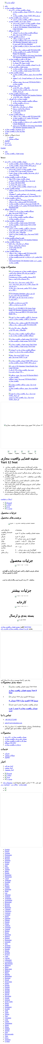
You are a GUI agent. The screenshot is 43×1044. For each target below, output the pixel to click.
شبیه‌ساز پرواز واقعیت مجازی (18, 17)
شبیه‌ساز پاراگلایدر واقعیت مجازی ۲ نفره (26, 19)
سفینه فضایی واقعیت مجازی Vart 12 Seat (26, 70)
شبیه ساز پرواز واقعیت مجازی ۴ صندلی (22, 181)
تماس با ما (8, 145)
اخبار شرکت (9, 766)
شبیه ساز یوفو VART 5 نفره (22, 34)
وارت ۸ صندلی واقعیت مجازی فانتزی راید (26, 65)
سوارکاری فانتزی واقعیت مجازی (19, 59)
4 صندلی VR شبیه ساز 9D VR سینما (25, 25)
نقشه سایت (23, 784)
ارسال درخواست (6, 499)
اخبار (6, 133)
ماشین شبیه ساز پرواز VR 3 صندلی (20, 230)
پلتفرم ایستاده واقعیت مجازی (18, 93)
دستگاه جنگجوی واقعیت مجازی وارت (25, 101)
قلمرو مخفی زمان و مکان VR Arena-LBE (26, 50)
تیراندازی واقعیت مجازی (17, 36)
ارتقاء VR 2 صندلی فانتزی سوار (23, 61)
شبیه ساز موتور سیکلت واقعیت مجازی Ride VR (25, 196)
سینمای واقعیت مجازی (16, 105)
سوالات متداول (14, 139)
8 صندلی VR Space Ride (17, 183)
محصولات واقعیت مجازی (13, 8)
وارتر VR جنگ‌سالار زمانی (21, 88)
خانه (6, 6)
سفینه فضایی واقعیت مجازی (18, 67)
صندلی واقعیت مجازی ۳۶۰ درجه (19, 10)
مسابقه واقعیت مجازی (16, 72)
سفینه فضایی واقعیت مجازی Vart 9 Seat (26, 69)
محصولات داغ (7, 783)
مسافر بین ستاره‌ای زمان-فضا (23, 107)
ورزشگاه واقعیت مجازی (17, 114)
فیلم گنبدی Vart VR (19, 110)
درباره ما (8, 143)
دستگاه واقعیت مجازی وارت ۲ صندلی (25, 33)
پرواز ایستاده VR (14, 86)
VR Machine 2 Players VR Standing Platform (27, 95)
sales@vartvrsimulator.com (13, 723)
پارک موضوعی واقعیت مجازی (15, 129)
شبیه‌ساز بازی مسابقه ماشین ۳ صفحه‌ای (22, 194)
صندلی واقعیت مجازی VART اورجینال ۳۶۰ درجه (25, 163)
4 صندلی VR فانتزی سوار (21, 63)
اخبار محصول (9, 770)
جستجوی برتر (5, 784)
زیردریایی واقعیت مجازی (21, 103)
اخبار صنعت (9, 768)
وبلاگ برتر (14, 784)
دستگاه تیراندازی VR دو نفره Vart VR (25, 40)
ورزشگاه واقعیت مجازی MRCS (19, 255)
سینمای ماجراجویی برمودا (21, 109)
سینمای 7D (16, 112)
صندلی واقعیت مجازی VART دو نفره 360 (26, 15)
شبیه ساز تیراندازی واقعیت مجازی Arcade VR (24, 204)
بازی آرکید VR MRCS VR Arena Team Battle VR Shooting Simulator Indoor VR (27, 56)
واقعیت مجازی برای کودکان (18, 99)
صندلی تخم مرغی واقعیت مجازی (20, 21)
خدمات (11, 137)
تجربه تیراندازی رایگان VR (21, 38)
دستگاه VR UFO (14, 31)
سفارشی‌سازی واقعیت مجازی (15, 131)
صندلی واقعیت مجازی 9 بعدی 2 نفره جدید (26, 23)
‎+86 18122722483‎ (11, 719)
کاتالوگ (7, 141)
